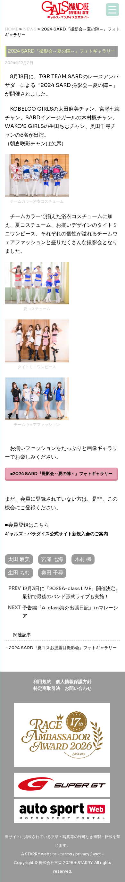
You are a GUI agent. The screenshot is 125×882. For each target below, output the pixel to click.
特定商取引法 (46, 688)
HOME (11, 29)
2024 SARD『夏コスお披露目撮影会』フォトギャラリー (63, 647)
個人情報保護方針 (74, 681)
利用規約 (42, 681)
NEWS (30, 29)
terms (66, 854)
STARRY (32, 854)
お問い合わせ (78, 688)
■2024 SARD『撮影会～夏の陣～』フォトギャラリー (61, 473)
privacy (82, 854)
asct (97, 854)
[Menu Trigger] (112, 9)
